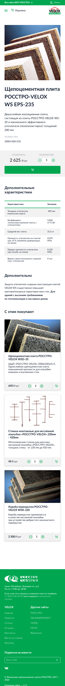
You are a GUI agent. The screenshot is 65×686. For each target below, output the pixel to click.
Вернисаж (36, 633)
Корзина (20, 10)
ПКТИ (34, 628)
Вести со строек (13, 638)
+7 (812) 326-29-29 (14, 596)
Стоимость (18, 155)
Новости (9, 618)
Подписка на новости (18, 652)
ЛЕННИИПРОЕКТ (41, 618)
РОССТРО (36, 613)
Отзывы (9, 628)
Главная (9, 613)
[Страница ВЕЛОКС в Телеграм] (14, 668)
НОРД (34, 623)
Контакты (10, 633)
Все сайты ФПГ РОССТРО (17, 3)
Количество (46, 155)
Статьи (8, 623)
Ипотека (9, 643)
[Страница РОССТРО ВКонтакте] (6, 668)
